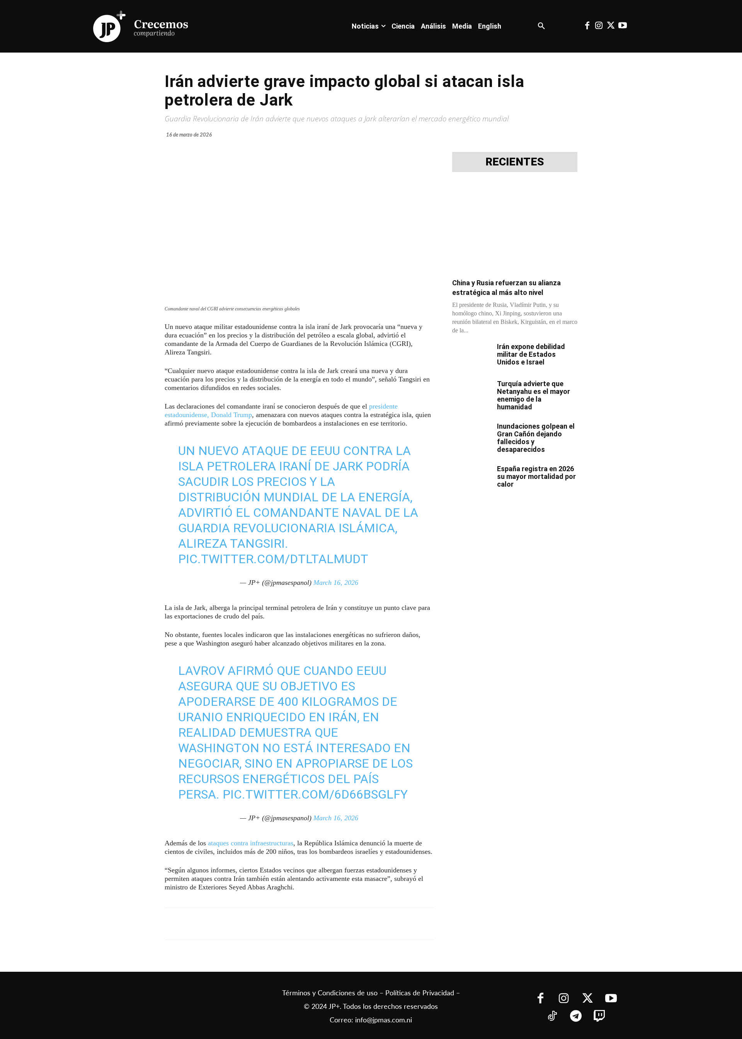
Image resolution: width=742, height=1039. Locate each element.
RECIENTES (514, 162)
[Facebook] (587, 26)
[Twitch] (599, 1017)
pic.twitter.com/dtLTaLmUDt (273, 559)
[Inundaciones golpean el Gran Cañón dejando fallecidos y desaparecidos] (471, 436)
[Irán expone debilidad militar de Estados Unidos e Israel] (471, 356)
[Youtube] (622, 26)
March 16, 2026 (335, 582)
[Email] (317, 924)
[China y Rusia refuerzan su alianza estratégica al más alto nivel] (514, 227)
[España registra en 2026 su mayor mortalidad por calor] (471, 478)
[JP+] (141, 26)
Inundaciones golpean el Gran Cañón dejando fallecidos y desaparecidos (536, 437)
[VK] (300, 924)
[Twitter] (611, 26)
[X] (246, 924)
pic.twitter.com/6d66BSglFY (315, 794)
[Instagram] (599, 26)
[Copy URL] (335, 924)
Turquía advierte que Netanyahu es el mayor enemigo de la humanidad (533, 395)
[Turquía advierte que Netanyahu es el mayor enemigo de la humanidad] (471, 393)
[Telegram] (264, 924)
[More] (353, 924)
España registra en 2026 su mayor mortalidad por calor (536, 476)
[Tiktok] (552, 1017)
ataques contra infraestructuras (250, 843)
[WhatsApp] (282, 924)
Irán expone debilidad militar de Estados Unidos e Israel (531, 354)
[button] (541, 26)
